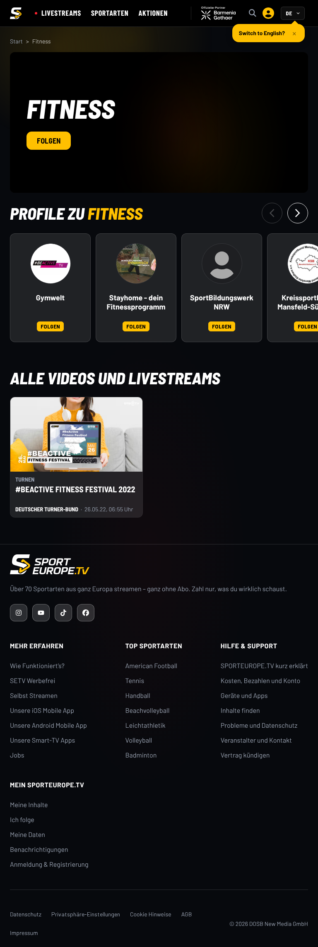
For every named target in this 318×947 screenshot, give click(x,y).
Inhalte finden (240, 710)
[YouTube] (41, 612)
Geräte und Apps (244, 696)
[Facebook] (85, 612)
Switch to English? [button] (262, 32)
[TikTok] (63, 612)
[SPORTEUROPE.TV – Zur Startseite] (16, 13)
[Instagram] (18, 612)
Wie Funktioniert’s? (37, 666)
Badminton (141, 755)
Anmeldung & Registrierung (49, 864)
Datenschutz (25, 914)
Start (16, 41)
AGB (186, 914)
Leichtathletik (145, 725)
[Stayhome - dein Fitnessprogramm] (136, 263)
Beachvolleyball (147, 710)
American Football (151, 666)
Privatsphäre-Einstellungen (85, 914)
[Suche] (252, 13)
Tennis (135, 681)
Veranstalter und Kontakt (256, 740)
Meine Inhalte (29, 805)
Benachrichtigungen (39, 849)
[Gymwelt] (50, 263)
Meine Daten (27, 835)
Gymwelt (50, 297)
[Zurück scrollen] (272, 213)
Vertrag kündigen (245, 755)
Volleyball (138, 740)
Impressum (24, 932)
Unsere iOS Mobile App (42, 710)
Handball (137, 696)
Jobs (17, 755)
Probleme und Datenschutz (259, 725)
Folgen (48, 140)
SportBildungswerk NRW (221, 302)
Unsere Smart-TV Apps (42, 740)
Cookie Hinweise (150, 914)
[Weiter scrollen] (297, 213)
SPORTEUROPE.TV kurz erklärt (264, 666)
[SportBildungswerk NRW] (222, 263)
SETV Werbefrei (32, 681)
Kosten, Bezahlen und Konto (260, 681)
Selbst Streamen (34, 696)
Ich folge (22, 820)
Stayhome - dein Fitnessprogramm (135, 302)
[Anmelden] (268, 13)
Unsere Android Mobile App (48, 725)
